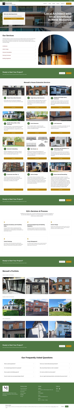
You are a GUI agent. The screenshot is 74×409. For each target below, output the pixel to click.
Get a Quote (69, 73)
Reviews (58, 3)
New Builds (22, 391)
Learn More (13, 107)
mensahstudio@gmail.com (43, 396)
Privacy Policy (53, 406)
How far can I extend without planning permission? (49, 363)
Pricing (50, 3)
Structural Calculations (7, 52)
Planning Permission (7, 55)
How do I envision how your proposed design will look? (14, 376)
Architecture (5, 46)
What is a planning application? (9, 363)
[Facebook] (69, 0)
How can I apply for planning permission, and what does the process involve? (53, 376)
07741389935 (40, 393)
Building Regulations (7, 58)
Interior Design (5, 49)
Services (44, 3)
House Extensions (23, 388)
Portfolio (53, 3)
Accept (67, 406)
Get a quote (69, 3)
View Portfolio (62, 73)
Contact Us (62, 3)
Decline (62, 406)
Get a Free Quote (14, 18)
